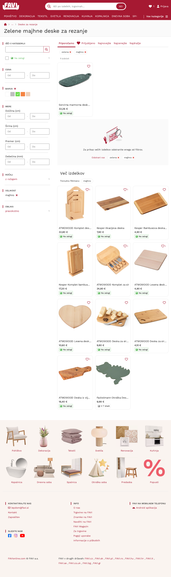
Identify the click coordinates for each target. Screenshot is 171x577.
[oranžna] (23, 94)
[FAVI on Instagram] (15, 535)
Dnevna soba (121, 16)
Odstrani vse (98, 157)
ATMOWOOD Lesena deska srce (77, 341)
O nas (76, 507)
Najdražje (135, 43)
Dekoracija (27, 16)
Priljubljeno (88, 43)
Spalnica (72, 482)
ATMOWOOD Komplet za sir (113, 284)
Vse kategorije (155, 16)
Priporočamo (66, 43)
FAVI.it (150, 558)
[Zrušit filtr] (17, 194)
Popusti (154, 482)
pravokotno (12, 211)
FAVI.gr (97, 563)
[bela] (7, 94)
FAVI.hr (140, 558)
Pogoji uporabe (82, 535)
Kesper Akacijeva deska (110, 228)
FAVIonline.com (16, 558)
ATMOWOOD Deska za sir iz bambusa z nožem (124, 341)
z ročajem (11, 179)
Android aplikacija (146, 507)
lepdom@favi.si (20, 507)
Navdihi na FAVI (82, 521)
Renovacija (71, 16)
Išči (121, 6)
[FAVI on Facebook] (9, 535)
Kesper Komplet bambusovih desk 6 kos (82, 284)
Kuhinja (87, 16)
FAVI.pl (109, 558)
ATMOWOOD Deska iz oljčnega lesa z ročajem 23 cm (90, 397)
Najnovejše (104, 43)
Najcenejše (120, 43)
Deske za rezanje (27, 24)
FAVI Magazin (80, 526)
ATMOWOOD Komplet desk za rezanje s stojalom (87, 228)
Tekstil (43, 16)
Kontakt (12, 512)
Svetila (55, 16)
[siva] (12, 94)
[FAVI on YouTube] (22, 535)
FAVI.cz (89, 558)
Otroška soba (99, 482)
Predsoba (126, 482)
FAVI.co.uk (75, 563)
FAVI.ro (119, 558)
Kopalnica (102, 16)
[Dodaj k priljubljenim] (88, 66)
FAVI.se (63, 563)
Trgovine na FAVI (82, 512)
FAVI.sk (99, 558)
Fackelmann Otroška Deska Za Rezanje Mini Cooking (127, 397)
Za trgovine (79, 531)
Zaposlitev (14, 517)
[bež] (28, 94)
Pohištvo (10, 16)
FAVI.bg (87, 563)
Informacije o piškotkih (86, 540)
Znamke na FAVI (82, 517)
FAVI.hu (129, 558)
